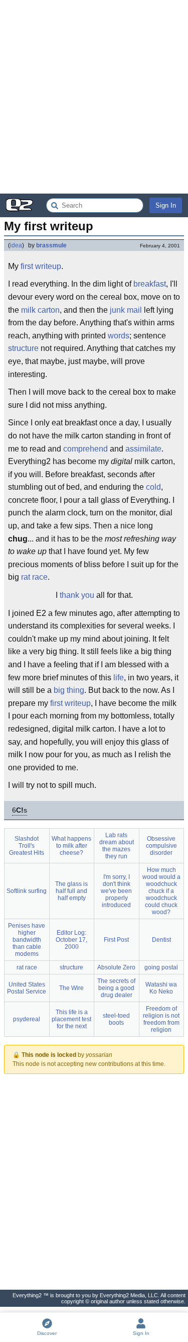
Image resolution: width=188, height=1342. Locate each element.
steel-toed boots (116, 1019)
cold (153, 487)
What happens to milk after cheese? (71, 845)
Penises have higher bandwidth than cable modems (26, 939)
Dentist (161, 939)
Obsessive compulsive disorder (161, 845)
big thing (69, 690)
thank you (77, 595)
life (118, 677)
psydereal (26, 1019)
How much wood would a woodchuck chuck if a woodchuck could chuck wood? (161, 891)
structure (23, 348)
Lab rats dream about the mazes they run (116, 846)
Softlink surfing (27, 890)
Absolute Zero (116, 967)
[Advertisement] (94, 97)
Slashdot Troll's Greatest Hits (26, 845)
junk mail (126, 310)
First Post (116, 939)
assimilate (143, 448)
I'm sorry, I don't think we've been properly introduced (116, 891)
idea (16, 245)
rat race (34, 577)
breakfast (149, 284)
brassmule (51, 245)
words (118, 335)
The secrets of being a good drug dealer (116, 988)
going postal (161, 967)
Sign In (165, 205)
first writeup (41, 266)
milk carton (40, 310)
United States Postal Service (26, 988)
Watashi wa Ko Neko (161, 988)
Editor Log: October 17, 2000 (71, 939)
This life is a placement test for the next (71, 1019)
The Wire (71, 988)
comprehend (85, 448)
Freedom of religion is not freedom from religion (161, 1019)
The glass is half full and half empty (71, 891)
